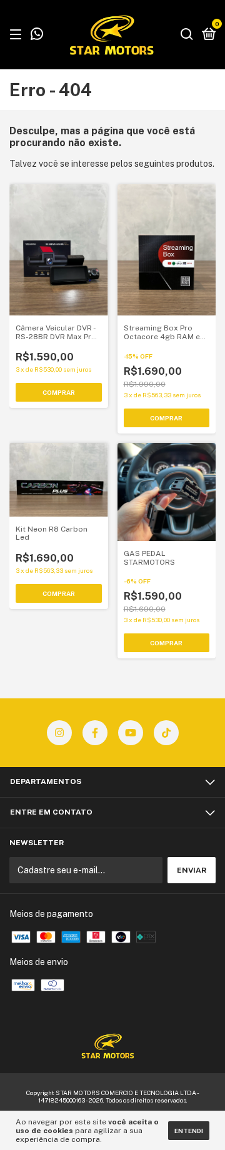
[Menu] (17, 35)
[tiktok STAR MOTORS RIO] (166, 732)
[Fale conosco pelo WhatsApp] (37, 35)
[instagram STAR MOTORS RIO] (59, 732)
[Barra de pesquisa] (187, 35)
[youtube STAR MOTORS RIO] (130, 732)
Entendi (188, 1130)
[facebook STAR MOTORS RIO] (95, 732)
